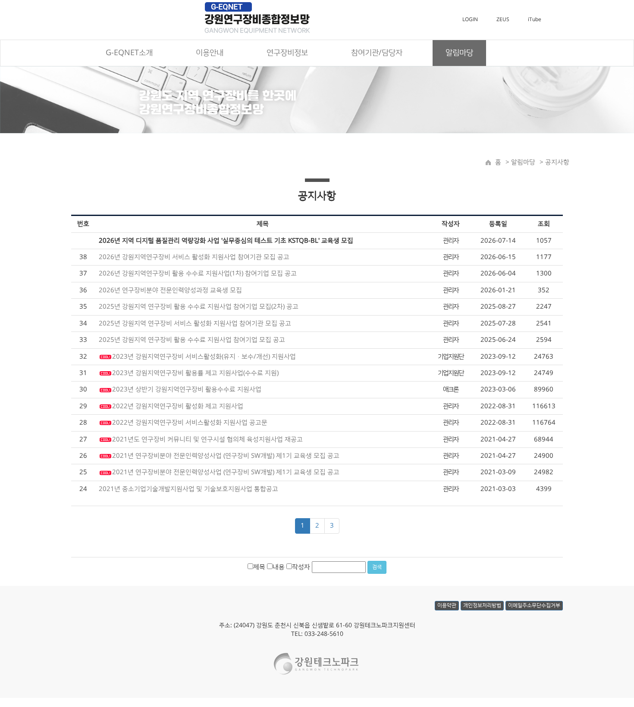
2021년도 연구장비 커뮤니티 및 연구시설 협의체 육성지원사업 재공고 (207, 439)
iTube (534, 19)
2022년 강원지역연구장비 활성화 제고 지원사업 (177, 406)
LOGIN (470, 19)
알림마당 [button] (459, 53)
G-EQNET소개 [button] (129, 53)
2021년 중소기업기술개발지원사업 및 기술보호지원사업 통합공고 (188, 489)
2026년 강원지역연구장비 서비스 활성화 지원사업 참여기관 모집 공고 (194, 257)
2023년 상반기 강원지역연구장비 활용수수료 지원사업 (186, 389)
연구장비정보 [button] (287, 53)
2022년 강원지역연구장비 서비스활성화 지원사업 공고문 (189, 422)
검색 (377, 567)
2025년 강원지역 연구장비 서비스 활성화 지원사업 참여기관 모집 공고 (195, 323)
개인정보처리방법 (482, 605)
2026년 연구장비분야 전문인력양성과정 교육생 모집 (170, 290)
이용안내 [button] (209, 53)
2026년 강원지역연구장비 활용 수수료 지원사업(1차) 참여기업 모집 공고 (198, 273)
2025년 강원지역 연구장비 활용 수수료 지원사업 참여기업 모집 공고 (192, 340)
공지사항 (557, 162)
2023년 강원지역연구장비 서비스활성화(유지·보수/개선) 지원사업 (204, 356)
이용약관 (446, 605)
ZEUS (502, 19)
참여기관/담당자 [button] (376, 53)
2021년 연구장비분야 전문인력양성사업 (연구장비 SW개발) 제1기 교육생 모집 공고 (225, 456)
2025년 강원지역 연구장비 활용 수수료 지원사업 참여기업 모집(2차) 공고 (198, 306)
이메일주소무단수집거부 (534, 605)
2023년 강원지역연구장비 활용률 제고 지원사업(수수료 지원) (195, 373)
